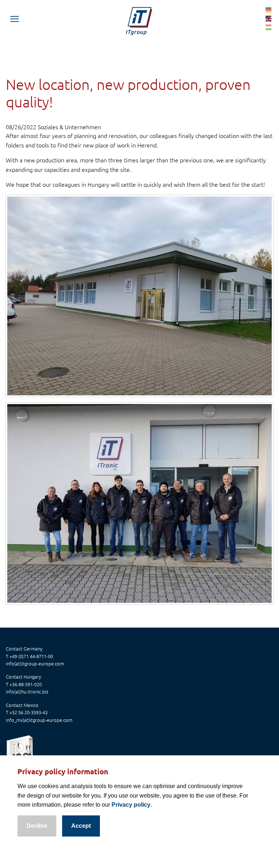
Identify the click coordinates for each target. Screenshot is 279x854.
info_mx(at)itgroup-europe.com (39, 719)
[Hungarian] (268, 27)
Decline (37, 826)
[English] (268, 18)
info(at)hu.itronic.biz (27, 691)
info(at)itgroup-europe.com (35, 663)
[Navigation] (14, 19)
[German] (268, 9)
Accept (81, 826)
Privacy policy (131, 805)
